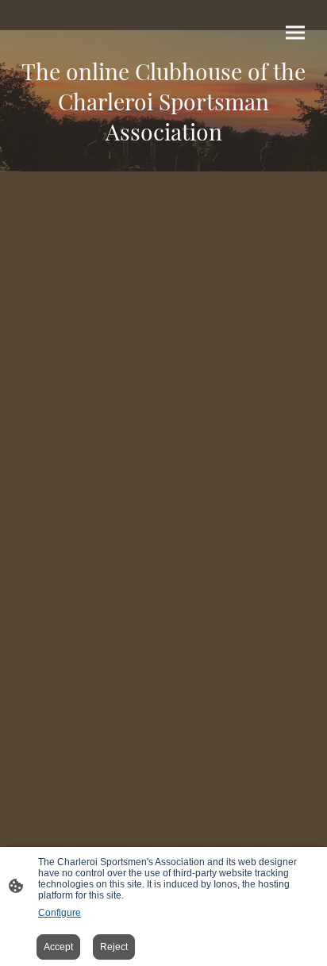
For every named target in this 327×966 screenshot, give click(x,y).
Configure (59, 912)
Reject (114, 947)
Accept (58, 947)
